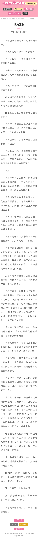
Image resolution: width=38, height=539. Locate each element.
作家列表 (28, 9)
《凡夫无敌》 (31, 19)
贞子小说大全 (20, 19)
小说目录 (23, 525)
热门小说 (18, 9)
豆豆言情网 (11, 19)
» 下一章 (19, 520)
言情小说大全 (14, 13)
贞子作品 (19, 28)
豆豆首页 (7, 9)
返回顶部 (19, 529)
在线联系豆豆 (19, 536)
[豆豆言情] (19, 6)
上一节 (14, 525)
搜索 (25, 13)
